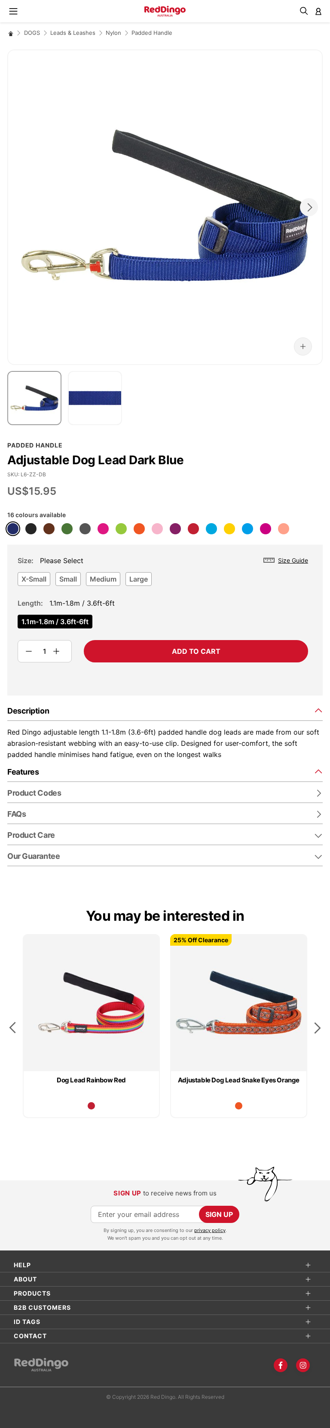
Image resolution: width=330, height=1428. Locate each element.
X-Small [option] (33, 579)
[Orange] (139, 528)
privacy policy (210, 1230)
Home (10, 33)
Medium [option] (103, 579)
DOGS (32, 32)
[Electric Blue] (247, 528)
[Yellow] (229, 528)
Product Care (31, 835)
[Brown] (49, 528)
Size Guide (293, 560)
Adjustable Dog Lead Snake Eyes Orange (238, 1080)
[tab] (165, 710)
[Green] (67, 528)
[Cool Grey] (85, 528)
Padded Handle (151, 32)
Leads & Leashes (72, 32)
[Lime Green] (121, 528)
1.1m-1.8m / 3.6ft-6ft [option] (55, 621)
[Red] (193, 528)
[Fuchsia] (265, 528)
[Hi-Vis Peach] (283, 528)
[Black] (31, 528)
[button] (303, 346)
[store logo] (165, 11)
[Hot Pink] (103, 528)
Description (28, 710)
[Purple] (175, 528)
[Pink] (157, 528)
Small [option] (68, 579)
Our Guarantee (33, 856)
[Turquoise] (211, 528)
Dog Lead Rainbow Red (91, 1080)
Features (23, 771)
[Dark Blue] (13, 528)
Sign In (318, 11)
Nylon (113, 32)
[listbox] (163, 581)
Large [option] (138, 579)
